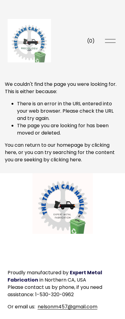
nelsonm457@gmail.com (67, 306)
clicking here (66, 159)
